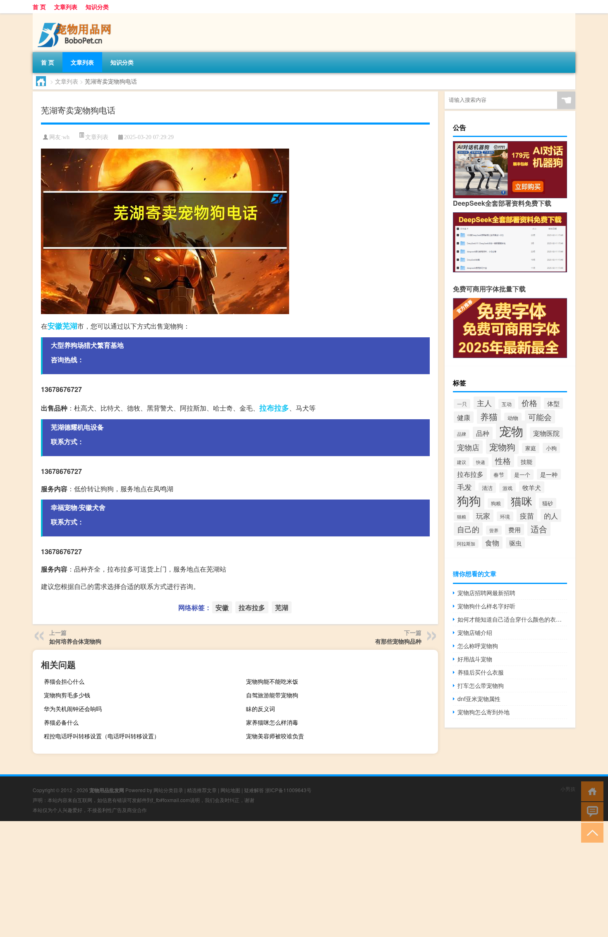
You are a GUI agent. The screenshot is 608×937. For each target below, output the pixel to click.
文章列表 (65, 6)
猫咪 (521, 500)
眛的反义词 (260, 708)
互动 (507, 403)
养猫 (489, 416)
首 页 (39, 6)
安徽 (55, 325)
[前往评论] (590, 811)
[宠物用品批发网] (76, 16)
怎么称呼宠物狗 (477, 645)
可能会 (540, 416)
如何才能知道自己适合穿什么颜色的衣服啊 (512, 619)
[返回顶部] (590, 832)
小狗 (551, 448)
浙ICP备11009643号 (288, 789)
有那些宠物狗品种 (398, 641)
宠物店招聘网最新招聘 (486, 593)
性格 (503, 460)
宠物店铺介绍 (474, 632)
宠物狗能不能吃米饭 (272, 681)
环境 (505, 516)
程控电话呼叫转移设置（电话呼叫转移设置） (102, 736)
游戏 (507, 487)
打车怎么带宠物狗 (480, 685)
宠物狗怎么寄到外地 (483, 712)
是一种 (549, 474)
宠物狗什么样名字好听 (486, 606)
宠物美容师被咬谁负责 (275, 736)
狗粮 (496, 503)
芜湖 (69, 325)
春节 (498, 474)
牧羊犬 (531, 487)
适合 (539, 529)
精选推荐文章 (202, 789)
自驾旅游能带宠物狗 (272, 695)
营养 (493, 530)
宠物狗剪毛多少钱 (67, 695)
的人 (551, 515)
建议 (461, 462)
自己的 (468, 529)
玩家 (483, 516)
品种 (482, 433)
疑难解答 (254, 789)
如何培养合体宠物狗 (75, 641)
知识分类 (97, 6)
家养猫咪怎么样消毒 (272, 722)
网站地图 (230, 789)
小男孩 (567, 788)
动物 (512, 418)
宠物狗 (502, 446)
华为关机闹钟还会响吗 (73, 708)
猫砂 (547, 503)
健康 (463, 417)
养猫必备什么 (61, 722)
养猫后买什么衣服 (480, 672)
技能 (526, 461)
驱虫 (515, 542)
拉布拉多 (274, 407)
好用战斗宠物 (474, 659)
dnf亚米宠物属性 (478, 698)
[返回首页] (590, 790)
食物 (492, 543)
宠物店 (468, 447)
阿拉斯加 (466, 544)
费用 (514, 529)
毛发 (464, 487)
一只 (462, 403)
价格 (529, 402)
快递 (480, 462)
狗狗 (469, 500)
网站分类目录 (168, 789)
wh (65, 137)
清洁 (487, 488)
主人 (484, 403)
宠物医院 (546, 432)
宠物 (511, 430)
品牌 (461, 434)
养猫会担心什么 (64, 681)
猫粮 (461, 516)
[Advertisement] (248, 879)
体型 (553, 403)
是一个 (522, 474)
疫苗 (527, 515)
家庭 (530, 448)
